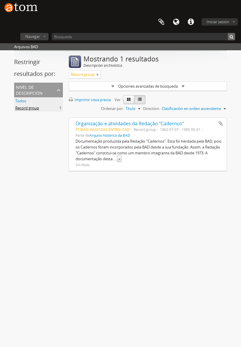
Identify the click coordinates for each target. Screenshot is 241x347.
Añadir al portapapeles (221, 123)
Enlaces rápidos (190, 22)
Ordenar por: (112, 108)
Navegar (32, 36)
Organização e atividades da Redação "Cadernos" (130, 123)
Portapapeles (161, 22)
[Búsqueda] (231, 36)
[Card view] (128, 99)
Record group (27, 108)
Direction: (151, 108)
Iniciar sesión (218, 21)
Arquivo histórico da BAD (109, 135)
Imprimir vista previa (92, 99)
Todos (20, 101)
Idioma (176, 22)
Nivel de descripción (29, 89)
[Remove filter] (97, 74)
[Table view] (139, 99)
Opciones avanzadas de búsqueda (148, 86)
